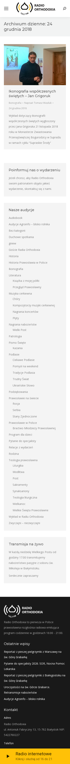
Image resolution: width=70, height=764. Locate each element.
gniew (12, 243)
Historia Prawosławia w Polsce (28, 262)
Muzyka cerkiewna (20, 293)
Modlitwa (18, 472)
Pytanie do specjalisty (22, 441)
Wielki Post (19, 330)
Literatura (15, 275)
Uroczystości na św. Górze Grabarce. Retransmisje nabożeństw (27, 689)
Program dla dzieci (20, 434)
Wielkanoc (19, 504)
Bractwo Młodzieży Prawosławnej (34, 428)
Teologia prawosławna (23, 460)
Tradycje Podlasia (24, 372)
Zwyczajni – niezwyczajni (24, 523)
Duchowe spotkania (21, 237)
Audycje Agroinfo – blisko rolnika (29, 224)
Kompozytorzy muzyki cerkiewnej (34, 305)
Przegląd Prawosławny (27, 287)
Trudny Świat (21, 379)
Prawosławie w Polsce (23, 423)
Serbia (16, 410)
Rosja (16, 403)
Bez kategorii (17, 230)
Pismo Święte (17, 342)
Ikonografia (15, 102)
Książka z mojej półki (26, 281)
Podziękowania (18, 392)
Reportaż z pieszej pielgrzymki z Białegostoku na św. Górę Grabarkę (34, 678)
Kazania (18, 348)
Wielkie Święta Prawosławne (30, 510)
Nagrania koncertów (25, 311)
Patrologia (15, 336)
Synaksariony (21, 491)
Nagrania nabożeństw (23, 324)
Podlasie (14, 354)
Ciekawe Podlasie (24, 360)
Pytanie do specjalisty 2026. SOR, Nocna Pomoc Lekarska (34, 666)
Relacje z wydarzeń (21, 447)
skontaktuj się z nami (37, 189)
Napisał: (38, 102)
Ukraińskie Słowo (23, 385)
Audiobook (15, 218)
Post (15, 478)
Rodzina (14, 454)
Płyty (16, 318)
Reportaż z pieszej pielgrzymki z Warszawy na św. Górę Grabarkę (32, 654)
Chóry (16, 299)
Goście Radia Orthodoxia (24, 250)
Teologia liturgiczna (25, 497)
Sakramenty (20, 484)
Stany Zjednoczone (25, 416)
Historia (13, 256)
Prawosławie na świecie (24, 398)
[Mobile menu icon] (6, 8)
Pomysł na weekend (25, 366)
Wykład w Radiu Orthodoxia (26, 516)
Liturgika (18, 465)
